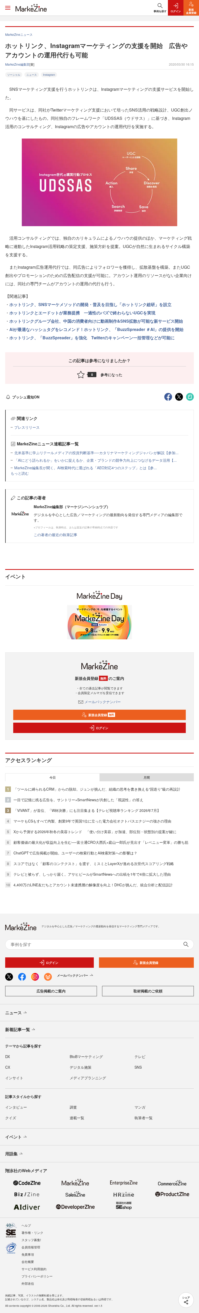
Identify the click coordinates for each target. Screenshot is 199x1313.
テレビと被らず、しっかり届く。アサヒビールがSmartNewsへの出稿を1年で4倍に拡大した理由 (92, 874)
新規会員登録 (101, 715)
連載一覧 (77, 1117)
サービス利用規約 (34, 1269)
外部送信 (28, 1283)
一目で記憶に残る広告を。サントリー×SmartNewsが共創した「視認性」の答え (78, 799)
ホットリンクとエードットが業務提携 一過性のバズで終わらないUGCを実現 (82, 313)
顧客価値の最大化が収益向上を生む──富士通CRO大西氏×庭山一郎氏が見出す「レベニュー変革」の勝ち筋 (100, 842)
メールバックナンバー (102, 701)
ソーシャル (13, 75)
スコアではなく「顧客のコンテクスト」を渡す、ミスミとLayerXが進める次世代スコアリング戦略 (93, 863)
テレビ (139, 1056)
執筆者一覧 (143, 1117)
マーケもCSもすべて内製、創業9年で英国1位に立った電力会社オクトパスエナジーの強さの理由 (92, 821)
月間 (147, 777)
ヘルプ (26, 1225)
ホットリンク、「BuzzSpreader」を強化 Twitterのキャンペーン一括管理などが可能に (92, 338)
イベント (13, 1137)
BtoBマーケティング (86, 1056)
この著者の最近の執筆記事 (55, 534)
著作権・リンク (32, 1232)
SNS (138, 1067)
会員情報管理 (31, 1247)
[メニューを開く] (8, 8)
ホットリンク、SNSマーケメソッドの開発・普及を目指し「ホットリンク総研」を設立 (90, 304)
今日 (52, 777)
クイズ (10, 1117)
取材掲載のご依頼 (147, 990)
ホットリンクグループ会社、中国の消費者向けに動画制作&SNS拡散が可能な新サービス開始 (96, 321)
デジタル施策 (80, 1067)
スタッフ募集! (31, 1240)
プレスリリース (27, 427)
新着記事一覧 (17, 1029)
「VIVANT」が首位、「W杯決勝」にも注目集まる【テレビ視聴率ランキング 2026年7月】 (87, 810)
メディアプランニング (88, 1077)
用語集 (11, 1154)
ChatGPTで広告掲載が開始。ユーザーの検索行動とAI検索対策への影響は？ (75, 852)
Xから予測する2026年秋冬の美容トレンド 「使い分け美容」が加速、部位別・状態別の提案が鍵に (94, 831)
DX (7, 1056)
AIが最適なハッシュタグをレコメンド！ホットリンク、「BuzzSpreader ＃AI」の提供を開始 (96, 329)
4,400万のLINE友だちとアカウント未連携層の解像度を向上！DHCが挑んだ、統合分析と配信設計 (93, 884)
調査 (73, 1107)
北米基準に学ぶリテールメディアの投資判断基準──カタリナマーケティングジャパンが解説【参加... (96, 452)
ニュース (31, 75)
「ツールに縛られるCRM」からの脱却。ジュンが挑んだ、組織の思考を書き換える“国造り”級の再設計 (96, 789)
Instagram (49, 75)
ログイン (102, 727)
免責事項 (28, 1254)
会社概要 (28, 1261)
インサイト (14, 1077)
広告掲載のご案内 (51, 990)
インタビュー (16, 1107)
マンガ (139, 1107)
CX (7, 1067)
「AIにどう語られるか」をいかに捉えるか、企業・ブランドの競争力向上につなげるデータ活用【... (95, 460)
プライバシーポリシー (37, 1276)
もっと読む (20, 473)
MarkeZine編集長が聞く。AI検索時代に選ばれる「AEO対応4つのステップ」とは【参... (85, 467)
